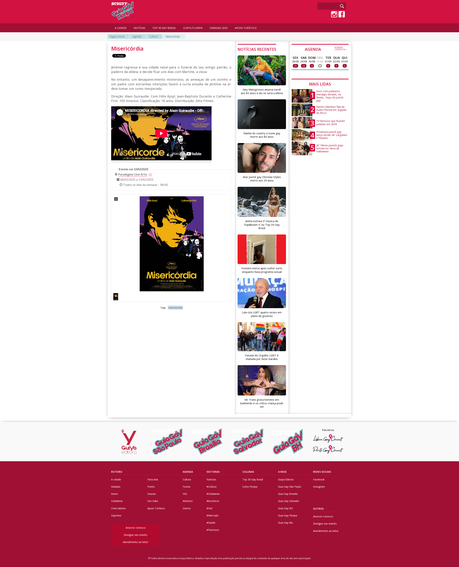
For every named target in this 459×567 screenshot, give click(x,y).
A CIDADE (120, 28)
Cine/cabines (118, 508)
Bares (114, 493)
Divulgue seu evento (135, 535)
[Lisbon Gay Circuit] (328, 438)
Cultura (153, 36)
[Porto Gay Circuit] (328, 449)
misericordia (175, 307)
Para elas (152, 479)
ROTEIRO (116, 471)
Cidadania (116, 501)
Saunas (151, 493)
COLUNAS (248, 471)
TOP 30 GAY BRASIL (164, 28)
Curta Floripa (249, 486)
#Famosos (213, 530)
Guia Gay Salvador (288, 501)
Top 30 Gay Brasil (252, 479)
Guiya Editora (286, 479)
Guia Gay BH (285, 508)
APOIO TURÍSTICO (246, 28)
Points (151, 486)
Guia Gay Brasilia (288, 493)
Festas (186, 486)
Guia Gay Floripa (287, 515)
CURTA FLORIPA (193, 28)
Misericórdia (173, 36)
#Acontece (213, 501)
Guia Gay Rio (285, 522)
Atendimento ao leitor (135, 542)
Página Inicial (116, 36)
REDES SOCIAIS (322, 471)
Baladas (115, 486)
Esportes (116, 515)
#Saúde (211, 522)
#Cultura (211, 486)
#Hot (209, 508)
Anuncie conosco (136, 527)
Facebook (319, 479)
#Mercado (213, 515)
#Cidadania (213, 493)
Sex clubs (152, 501)
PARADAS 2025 (219, 28)
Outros (187, 508)
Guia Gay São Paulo (289, 486)
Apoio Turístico (156, 508)
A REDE (282, 471)
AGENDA (326, 49)
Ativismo (188, 501)
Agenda (137, 36)
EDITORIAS (213, 471)
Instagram (319, 486)
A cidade (116, 479)
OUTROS (318, 508)
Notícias (211, 479)
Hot (185, 493)
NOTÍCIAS (139, 28)
